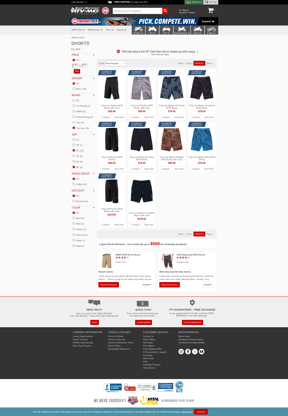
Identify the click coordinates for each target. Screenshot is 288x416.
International (149, 368)
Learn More (186, 412)
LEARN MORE (143, 322)
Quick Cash (148, 358)
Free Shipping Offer (152, 349)
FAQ (145, 361)
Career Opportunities (83, 336)
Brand (76, 95)
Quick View (119, 117)
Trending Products (151, 364)
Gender (77, 78)
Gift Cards (148, 342)
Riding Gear (78, 37)
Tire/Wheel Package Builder (191, 342)
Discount (78, 190)
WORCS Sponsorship (83, 342)
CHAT (94, 322)
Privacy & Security (116, 339)
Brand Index (184, 336)
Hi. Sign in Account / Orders (187, 11)
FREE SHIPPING (130, 2)
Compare (106, 117)
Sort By (102, 63)
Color (76, 207)
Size (74, 134)
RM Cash (196, 2)
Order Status (149, 339)
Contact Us (148, 336)
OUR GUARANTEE (192, 322)
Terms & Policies (116, 336)
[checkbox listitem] (76, 60)
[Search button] (165, 11)
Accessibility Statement (119, 349)
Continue (201, 412)
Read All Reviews (108, 285)
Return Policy (114, 346)
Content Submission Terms (121, 342)
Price (75, 55)
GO (77, 71)
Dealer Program (80, 339)
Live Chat (213, 2)
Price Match (148, 346)
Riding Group (81, 173)
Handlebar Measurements (190, 339)
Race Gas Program (82, 346)
